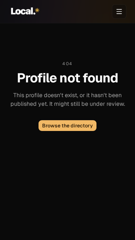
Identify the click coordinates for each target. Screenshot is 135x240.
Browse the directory (67, 125)
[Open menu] (119, 11)
